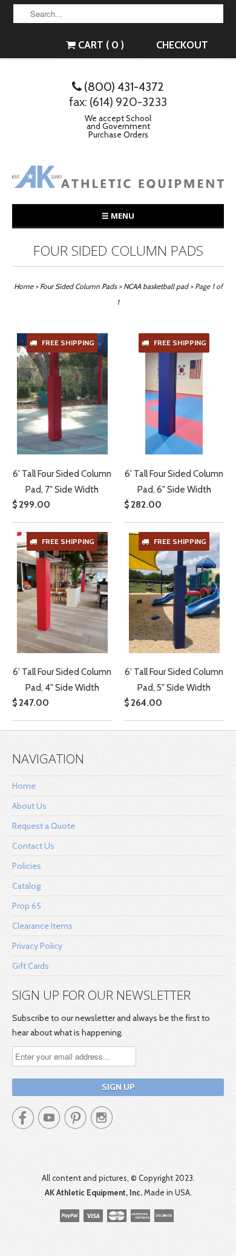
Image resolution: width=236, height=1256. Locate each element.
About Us (29, 805)
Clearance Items (42, 925)
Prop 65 (26, 905)
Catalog (26, 885)
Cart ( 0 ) (100, 45)
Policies (26, 865)
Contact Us (33, 845)
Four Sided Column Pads (118, 250)
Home (24, 785)
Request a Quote (43, 825)
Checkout (182, 45)
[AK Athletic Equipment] (118, 179)
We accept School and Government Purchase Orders (118, 126)
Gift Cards (30, 965)
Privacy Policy (37, 945)
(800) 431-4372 (123, 86)
